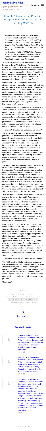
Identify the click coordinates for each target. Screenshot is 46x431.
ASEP (23, 294)
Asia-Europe (30, 294)
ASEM (17, 294)
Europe (10, 299)
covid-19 (37, 296)
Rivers (28, 302)
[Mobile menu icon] (42, 5)
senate (34, 302)
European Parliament (21, 299)
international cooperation (17, 302)
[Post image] (8, 339)
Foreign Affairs (33, 299)
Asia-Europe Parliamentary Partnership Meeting (19, 296)
